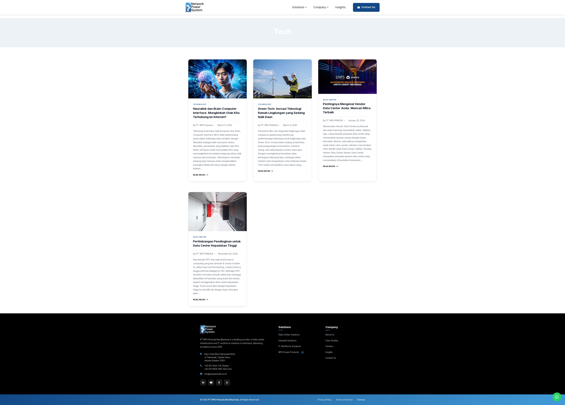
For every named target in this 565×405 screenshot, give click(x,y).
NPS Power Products (289, 352)
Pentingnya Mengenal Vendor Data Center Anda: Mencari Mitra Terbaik (346, 108)
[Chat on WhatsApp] (556, 396)
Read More (200, 175)
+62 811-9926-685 (213, 369)
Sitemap (361, 399)
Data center (329, 100)
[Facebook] (219, 382)
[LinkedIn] (203, 382)
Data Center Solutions (289, 334)
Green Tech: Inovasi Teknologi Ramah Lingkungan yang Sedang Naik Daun (281, 113)
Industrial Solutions (287, 340)
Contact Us (368, 7)
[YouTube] (211, 382)
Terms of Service (344, 399)
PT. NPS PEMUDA (269, 125)
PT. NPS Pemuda (204, 125)
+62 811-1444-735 (213, 365)
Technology (199, 104)
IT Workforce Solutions (290, 346)
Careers (329, 346)
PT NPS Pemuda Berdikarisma (223, 399)
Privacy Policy (324, 399)
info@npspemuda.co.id (215, 374)
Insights (340, 7)
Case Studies (331, 340)
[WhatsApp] (227, 382)
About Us (329, 334)
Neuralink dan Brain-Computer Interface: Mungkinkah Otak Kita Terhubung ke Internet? (216, 113)
